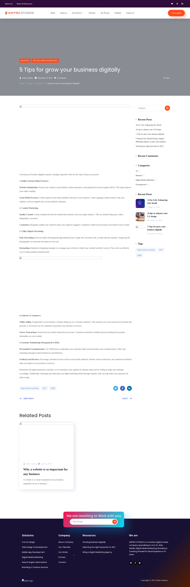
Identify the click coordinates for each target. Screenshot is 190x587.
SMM (53, 388)
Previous (29, 399)
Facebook (122, 388)
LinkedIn (129, 388)
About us (63, 13)
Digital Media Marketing (45, 61)
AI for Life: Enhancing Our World (148, 125)
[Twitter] (172, 4)
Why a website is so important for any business (45, 472)
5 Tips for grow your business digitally (150, 134)
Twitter (115, 388)
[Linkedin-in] (182, 4)
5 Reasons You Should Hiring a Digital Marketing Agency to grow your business (151, 140)
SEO (44, 388)
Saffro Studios (27, 78)
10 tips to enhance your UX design (148, 130)
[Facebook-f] (177, 4)
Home (53, 13)
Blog (30, 83)
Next (125, 399)
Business (25, 61)
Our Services (76, 13)
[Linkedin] (140, 563)
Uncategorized (141, 185)
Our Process (105, 13)
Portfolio (92, 13)
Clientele (118, 13)
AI (137, 171)
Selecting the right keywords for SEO (149, 146)
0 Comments (61, 78)
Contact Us (130, 13)
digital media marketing (29, 388)
